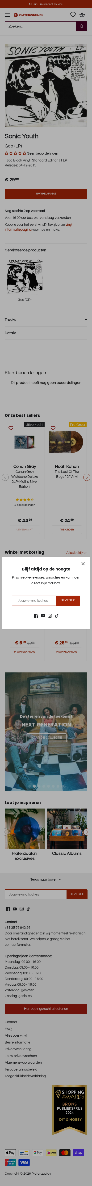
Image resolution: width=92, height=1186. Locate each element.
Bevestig (68, 600)
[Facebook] (36, 615)
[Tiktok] (57, 615)
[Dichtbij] (83, 563)
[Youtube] (43, 615)
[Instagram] (50, 615)
